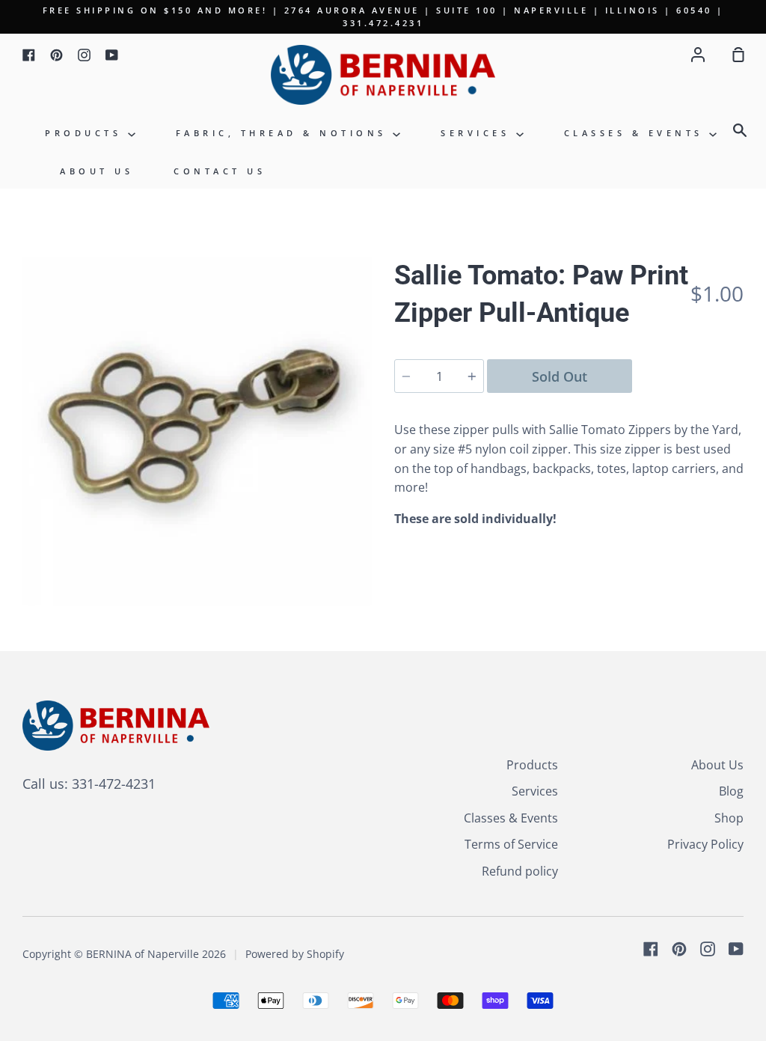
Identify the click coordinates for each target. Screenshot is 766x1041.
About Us (96, 171)
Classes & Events (637, 132)
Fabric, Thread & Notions (284, 132)
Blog (731, 791)
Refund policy (520, 871)
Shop (729, 818)
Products (86, 132)
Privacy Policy (705, 844)
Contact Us (220, 171)
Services (478, 132)
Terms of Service (511, 844)
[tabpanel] (197, 431)
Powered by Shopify (294, 954)
